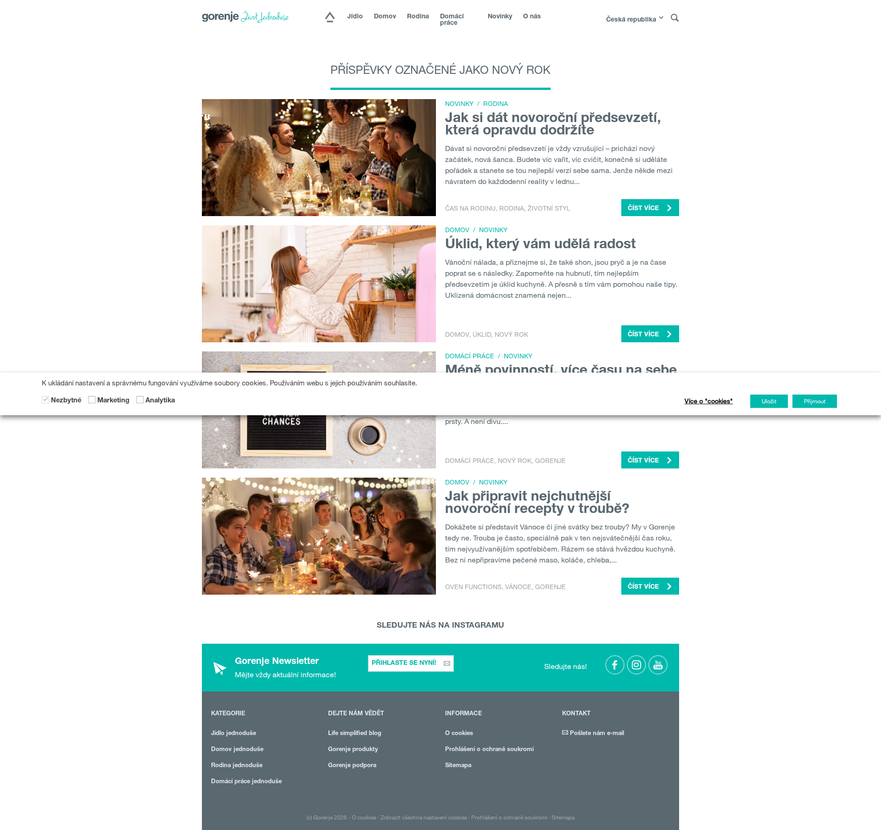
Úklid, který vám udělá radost (540, 245)
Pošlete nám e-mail (596, 734)
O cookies (459, 734)
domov (457, 334)
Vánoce (518, 587)
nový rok (511, 334)
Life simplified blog (354, 734)
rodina (511, 208)
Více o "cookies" (709, 401)
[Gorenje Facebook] (615, 664)
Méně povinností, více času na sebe (561, 372)
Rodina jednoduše (236, 766)
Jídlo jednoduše (233, 734)
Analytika (160, 400)
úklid (482, 334)
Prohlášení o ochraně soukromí (489, 750)
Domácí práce (452, 20)
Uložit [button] (769, 401)
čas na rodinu (470, 208)
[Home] (329, 18)
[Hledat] (675, 18)
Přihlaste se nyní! (405, 663)
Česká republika (631, 20)
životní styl (549, 208)
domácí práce (469, 461)
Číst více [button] (644, 209)
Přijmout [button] (814, 401)
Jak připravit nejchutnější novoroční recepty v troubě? (537, 504)
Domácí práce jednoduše (246, 782)
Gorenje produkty (353, 750)
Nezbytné (66, 400)
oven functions (473, 587)
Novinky (500, 17)
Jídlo (355, 17)
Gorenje (550, 461)
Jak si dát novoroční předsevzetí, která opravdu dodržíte (553, 125)
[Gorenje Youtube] (658, 664)
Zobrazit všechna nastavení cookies (423, 817)
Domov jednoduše (237, 750)
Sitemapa (458, 766)
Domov (385, 17)
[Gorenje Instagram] (636, 664)
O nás (532, 17)
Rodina (418, 17)
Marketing (113, 400)
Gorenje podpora (352, 766)
